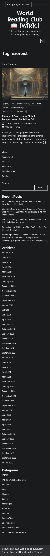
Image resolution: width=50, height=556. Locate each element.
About (4, 152)
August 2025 (7, 305)
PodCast (6, 176)
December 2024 (9, 339)
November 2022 (9, 448)
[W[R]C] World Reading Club (23, 104)
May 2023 (6, 420)
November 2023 (9, 396)
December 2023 (9, 391)
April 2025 (6, 319)
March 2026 (7, 272)
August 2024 (7, 358)
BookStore (6, 166)
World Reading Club (19, 108)
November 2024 (9, 343)
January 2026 (8, 281)
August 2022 (7, 463)
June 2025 (6, 315)
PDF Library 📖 (8, 171)
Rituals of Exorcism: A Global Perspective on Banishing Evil (18, 118)
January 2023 (8, 439)
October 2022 (8, 453)
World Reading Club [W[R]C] (14, 112)
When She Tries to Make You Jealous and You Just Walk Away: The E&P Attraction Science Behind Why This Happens (24, 212)
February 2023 (8, 434)
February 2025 (8, 329)
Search (5, 183)
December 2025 (9, 286)
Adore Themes (35, 552)
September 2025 (9, 300)
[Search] (42, 41)
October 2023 (8, 401)
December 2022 (9, 444)
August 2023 (7, 410)
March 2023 (7, 429)
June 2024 (6, 362)
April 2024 (6, 372)
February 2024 (8, 381)
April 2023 (6, 424)
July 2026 (6, 257)
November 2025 (9, 291)
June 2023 (6, 415)
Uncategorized (8, 523)
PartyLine (6, 508)
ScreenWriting (8, 518)
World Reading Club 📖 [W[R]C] (25, 19)
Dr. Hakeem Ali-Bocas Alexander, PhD (20, 123)
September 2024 (9, 353)
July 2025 (6, 310)
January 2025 (8, 334)
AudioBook (7, 485)
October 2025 (8, 296)
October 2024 (8, 348)
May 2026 (6, 262)
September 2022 (9, 458)
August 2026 (7, 253)
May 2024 (6, 367)
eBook (5, 108)
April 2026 (6, 267)
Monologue (7, 504)
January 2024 (8, 386)
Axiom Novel (7, 157)
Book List (6, 162)
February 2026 (8, 276)
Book (39, 104)
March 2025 (7, 324)
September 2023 (9, 405)
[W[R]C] (6, 104)
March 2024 (7, 377)
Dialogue (6, 494)
